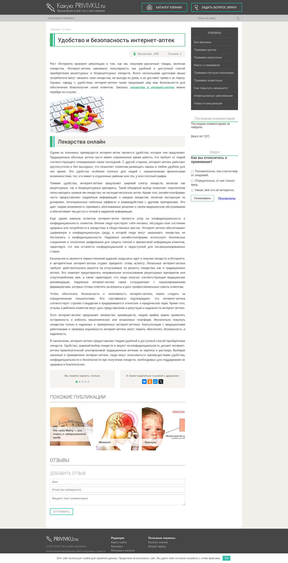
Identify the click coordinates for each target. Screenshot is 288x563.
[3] (82, 381)
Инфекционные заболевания (213, 95)
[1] (76, 381)
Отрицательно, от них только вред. (213, 182)
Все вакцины (202, 42)
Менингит (105, 442)
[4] (85, 381)
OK (226, 558)
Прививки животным (208, 80)
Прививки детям (205, 50)
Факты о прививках (207, 65)
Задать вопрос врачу (219, 7)
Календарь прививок (61, 18)
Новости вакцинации (208, 103)
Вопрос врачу (157, 546)
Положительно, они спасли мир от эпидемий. (214, 173)
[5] (88, 381)
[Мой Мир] (155, 381)
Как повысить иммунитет (211, 88)
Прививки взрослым (208, 57)
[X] (160, 381)
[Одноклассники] (150, 381)
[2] (79, 381)
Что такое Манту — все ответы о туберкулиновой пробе (69, 434)
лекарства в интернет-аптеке (152, 87)
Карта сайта (119, 542)
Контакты (117, 546)
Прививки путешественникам (214, 73)
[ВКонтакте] (144, 381)
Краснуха (150, 442)
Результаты (226, 198)
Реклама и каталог (123, 550)
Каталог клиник (169, 7)
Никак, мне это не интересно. (214, 190)
